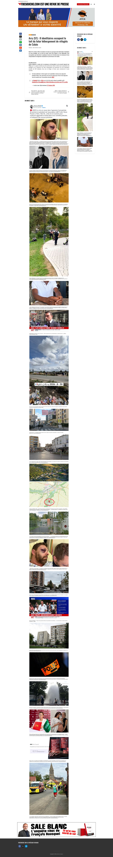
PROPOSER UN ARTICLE (23, 1)
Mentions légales (60, 854)
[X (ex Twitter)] (81, 39)
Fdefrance (30, 47)
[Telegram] (85, 39)
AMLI (53, 77)
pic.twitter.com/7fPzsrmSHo (61, 82)
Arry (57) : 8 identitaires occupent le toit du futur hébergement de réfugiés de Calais (48, 41)
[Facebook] (78, 39)
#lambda (35, 80)
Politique (34, 34)
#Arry (42, 80)
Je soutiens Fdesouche (83, 4)
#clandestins (35, 82)
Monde (30, 34)
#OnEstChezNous (50, 82)
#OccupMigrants (42, 82)
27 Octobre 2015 (51, 85)
